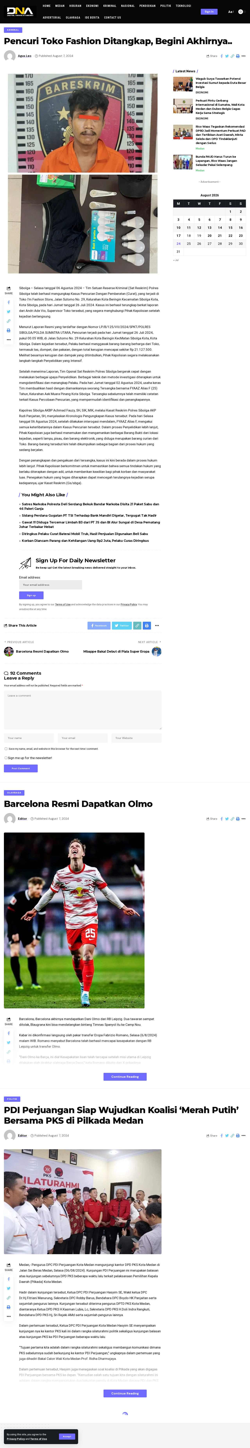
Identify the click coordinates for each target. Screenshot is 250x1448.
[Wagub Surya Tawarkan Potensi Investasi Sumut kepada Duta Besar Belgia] (183, 84)
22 (230, 235)
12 (199, 227)
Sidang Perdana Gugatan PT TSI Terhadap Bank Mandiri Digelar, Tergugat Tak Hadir (89, 515)
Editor (22, 819)
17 (178, 235)
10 (178, 227)
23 (241, 235)
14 (220, 227)
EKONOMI (202, 92)
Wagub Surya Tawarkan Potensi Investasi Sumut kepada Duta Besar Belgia (221, 83)
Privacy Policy (16, 1438)
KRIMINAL (13, 30)
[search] (223, 12)
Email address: (30, 577)
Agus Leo (24, 56)
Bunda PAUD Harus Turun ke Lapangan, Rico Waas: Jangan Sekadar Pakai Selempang (216, 161)
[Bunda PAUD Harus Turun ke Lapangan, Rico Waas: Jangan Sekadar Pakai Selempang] (183, 162)
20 (210, 235)
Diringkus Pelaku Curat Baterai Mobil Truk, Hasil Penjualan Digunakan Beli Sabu (85, 534)
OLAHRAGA (14, 792)
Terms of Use (38, 1438)
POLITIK (12, 1099)
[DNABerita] (20, 12)
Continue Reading (125, 1077)
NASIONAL (13, 1415)
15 (230, 227)
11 (189, 227)
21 (220, 235)
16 (241, 227)
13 (210, 227)
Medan (200, 148)
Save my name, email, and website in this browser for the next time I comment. (53, 748)
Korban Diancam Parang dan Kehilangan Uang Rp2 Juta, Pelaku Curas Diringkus (85, 541)
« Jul (176, 259)
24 (178, 243)
